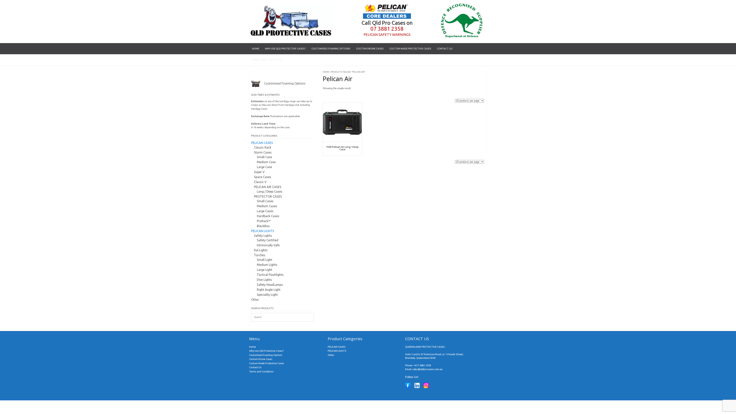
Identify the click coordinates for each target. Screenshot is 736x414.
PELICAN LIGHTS (262, 231)
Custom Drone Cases (370, 48)
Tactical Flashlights (270, 274)
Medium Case (266, 162)
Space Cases (262, 177)
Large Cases (265, 211)
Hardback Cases (268, 216)
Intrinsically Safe (268, 245)
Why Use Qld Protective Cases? (285, 48)
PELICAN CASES (262, 143)
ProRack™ (264, 221)
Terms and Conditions (267, 59)
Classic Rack (262, 147)
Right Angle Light (268, 289)
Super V (259, 172)
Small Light (264, 259)
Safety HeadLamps (270, 284)
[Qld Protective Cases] (291, 36)
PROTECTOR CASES (268, 196)
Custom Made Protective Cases (410, 48)
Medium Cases (267, 206)
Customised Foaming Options (330, 48)
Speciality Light (267, 294)
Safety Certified (267, 240)
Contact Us (445, 48)
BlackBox (263, 226)
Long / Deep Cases (269, 191)
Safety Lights (263, 235)
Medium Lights (267, 264)
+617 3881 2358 (422, 365)
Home (255, 48)
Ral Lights (261, 250)
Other (255, 299)
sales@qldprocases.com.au (427, 369)
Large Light (264, 269)
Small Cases (265, 201)
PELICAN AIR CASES (267, 187)
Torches (259, 255)
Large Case (264, 167)
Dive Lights (264, 279)
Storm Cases (263, 152)
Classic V (260, 182)
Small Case (264, 157)
